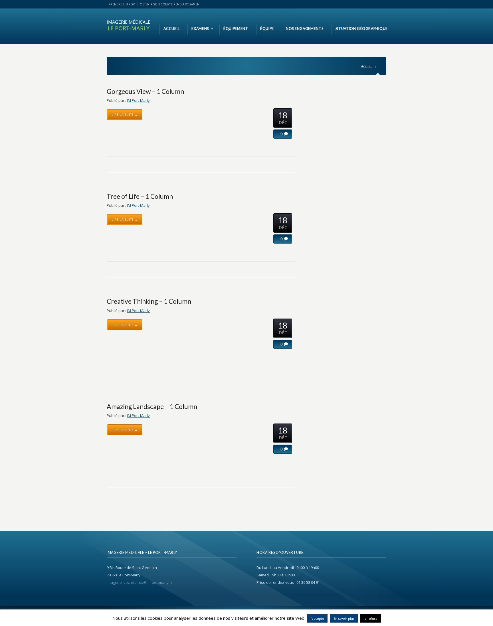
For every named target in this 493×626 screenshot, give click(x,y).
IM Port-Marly (138, 100)
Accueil (366, 66)
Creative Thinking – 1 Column (149, 301)
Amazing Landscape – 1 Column (152, 406)
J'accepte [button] (317, 618)
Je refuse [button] (370, 618)
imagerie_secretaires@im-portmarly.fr (139, 582)
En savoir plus (344, 618)
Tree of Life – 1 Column (140, 196)
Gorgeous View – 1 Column (145, 91)
